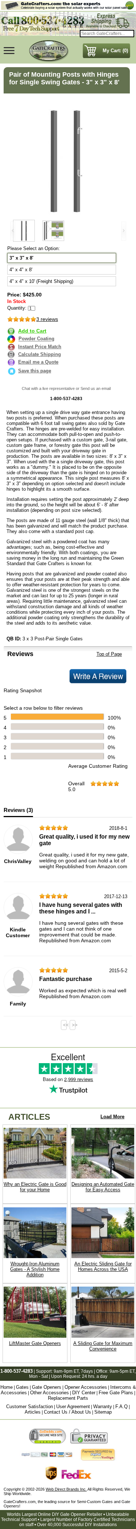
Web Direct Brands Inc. (66, 1489)
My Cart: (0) (115, 50)
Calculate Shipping (39, 354)
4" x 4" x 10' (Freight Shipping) (41, 281)
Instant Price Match (39, 346)
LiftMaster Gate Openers (35, 1343)
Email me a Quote (38, 362)
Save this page (34, 370)
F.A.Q (121, 1406)
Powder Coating (36, 339)
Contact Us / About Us (67, 1412)
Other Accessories (49, 1392)
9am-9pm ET (66, 1371)
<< (65, 1025)
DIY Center (83, 1392)
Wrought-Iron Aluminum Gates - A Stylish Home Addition (34, 1269)
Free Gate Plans (116, 1392)
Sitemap (103, 1412)
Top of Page (109, 654)
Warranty (102, 1406)
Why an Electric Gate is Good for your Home (35, 1186)
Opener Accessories (86, 1387)
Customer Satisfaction (29, 1406)
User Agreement (73, 1406)
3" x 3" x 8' (21, 258)
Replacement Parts (68, 1398)
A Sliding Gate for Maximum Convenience (102, 1346)
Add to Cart (32, 331)
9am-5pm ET (122, 1371)
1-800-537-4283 (16, 1371)
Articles (33, 1412)
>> (73, 1025)
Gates (22, 1387)
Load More (112, 1116)
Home (6, 1387)
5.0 (71, 789)
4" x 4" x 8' (20, 269)
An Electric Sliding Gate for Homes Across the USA (103, 1266)
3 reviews (47, 319)
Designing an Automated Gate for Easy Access (102, 1186)
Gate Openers (46, 1387)
